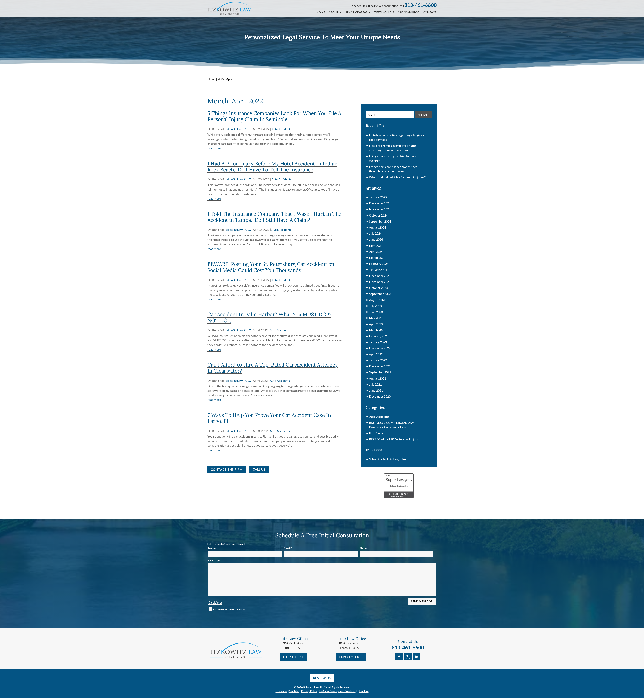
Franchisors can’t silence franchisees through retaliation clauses (393, 169)
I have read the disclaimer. (230, 609)
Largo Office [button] (350, 657)
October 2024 (378, 215)
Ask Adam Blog (408, 12)
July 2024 (375, 233)
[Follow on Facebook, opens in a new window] (399, 656)
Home (320, 12)
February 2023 (378, 336)
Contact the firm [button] (227, 469)
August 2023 (377, 300)
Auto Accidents (281, 129)
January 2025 (378, 197)
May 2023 (375, 318)
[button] (640, 673)
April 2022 (376, 354)
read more (214, 148)
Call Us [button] (259, 469)
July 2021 (375, 384)
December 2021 (379, 366)
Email (288, 548)
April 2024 (376, 251)
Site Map (294, 691)
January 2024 (378, 270)
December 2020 (379, 396)
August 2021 (377, 378)
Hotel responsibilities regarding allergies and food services (398, 137)
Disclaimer (215, 602)
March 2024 (377, 257)
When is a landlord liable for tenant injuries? (397, 177)
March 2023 (377, 330)
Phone (363, 548)
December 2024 (379, 203)
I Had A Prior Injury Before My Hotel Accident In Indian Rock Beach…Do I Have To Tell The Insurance (272, 166)
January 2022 (378, 360)
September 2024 (380, 221)
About (333, 12)
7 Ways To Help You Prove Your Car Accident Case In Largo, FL (269, 418)
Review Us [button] (322, 678)
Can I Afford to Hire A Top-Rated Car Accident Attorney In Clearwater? (272, 368)
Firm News (376, 433)
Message (214, 560)
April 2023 (376, 324)
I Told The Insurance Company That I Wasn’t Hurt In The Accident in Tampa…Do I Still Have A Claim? (274, 217)
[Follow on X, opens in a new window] (408, 656)
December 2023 (379, 276)
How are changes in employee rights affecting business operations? (392, 148)
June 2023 (376, 312)
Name (212, 548)
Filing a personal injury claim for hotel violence (393, 158)
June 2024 (376, 239)
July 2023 (375, 306)
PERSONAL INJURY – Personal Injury (393, 439)
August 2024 (377, 227)
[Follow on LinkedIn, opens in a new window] (416, 656)
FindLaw (364, 691)
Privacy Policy (309, 691)
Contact (430, 12)
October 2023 (378, 288)
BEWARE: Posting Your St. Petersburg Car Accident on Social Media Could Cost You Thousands (270, 267)
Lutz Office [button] (293, 657)
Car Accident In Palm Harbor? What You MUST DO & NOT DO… (269, 317)
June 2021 (376, 390)
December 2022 (379, 348)
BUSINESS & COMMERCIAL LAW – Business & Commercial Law (392, 425)
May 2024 (375, 245)
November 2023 (379, 282)
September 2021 (380, 372)
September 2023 (380, 294)
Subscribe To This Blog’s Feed (388, 459)
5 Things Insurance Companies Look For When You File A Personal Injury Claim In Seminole (274, 116)
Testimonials (384, 12)
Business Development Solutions (337, 691)
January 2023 (378, 342)
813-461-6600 (420, 5)
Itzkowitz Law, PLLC (238, 129)
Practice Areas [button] (356, 12)
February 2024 (378, 263)
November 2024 (379, 209)
